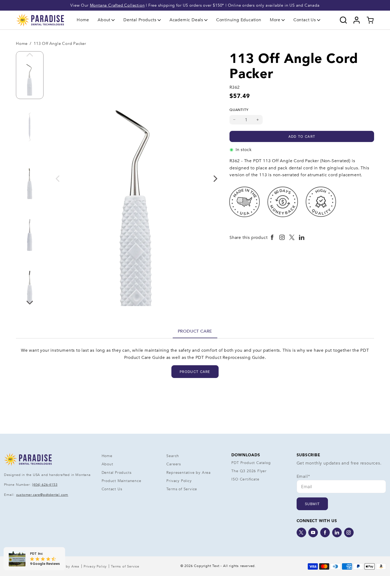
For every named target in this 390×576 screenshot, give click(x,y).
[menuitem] (82, 20)
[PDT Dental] (40, 20)
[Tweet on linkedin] (302, 237)
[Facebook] (325, 532)
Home (83, 20)
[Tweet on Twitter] (292, 237)
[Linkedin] (337, 532)
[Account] (356, 20)
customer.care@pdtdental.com (42, 494)
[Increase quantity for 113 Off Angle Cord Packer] (258, 119)
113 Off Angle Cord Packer (60, 43)
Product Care (195, 331)
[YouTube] (313, 532)
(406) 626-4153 (44, 484)
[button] (106, 19)
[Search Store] (343, 20)
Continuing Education (238, 20)
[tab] (195, 331)
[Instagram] (349, 532)
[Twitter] (301, 532)
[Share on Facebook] (272, 237)
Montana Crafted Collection (117, 5)
